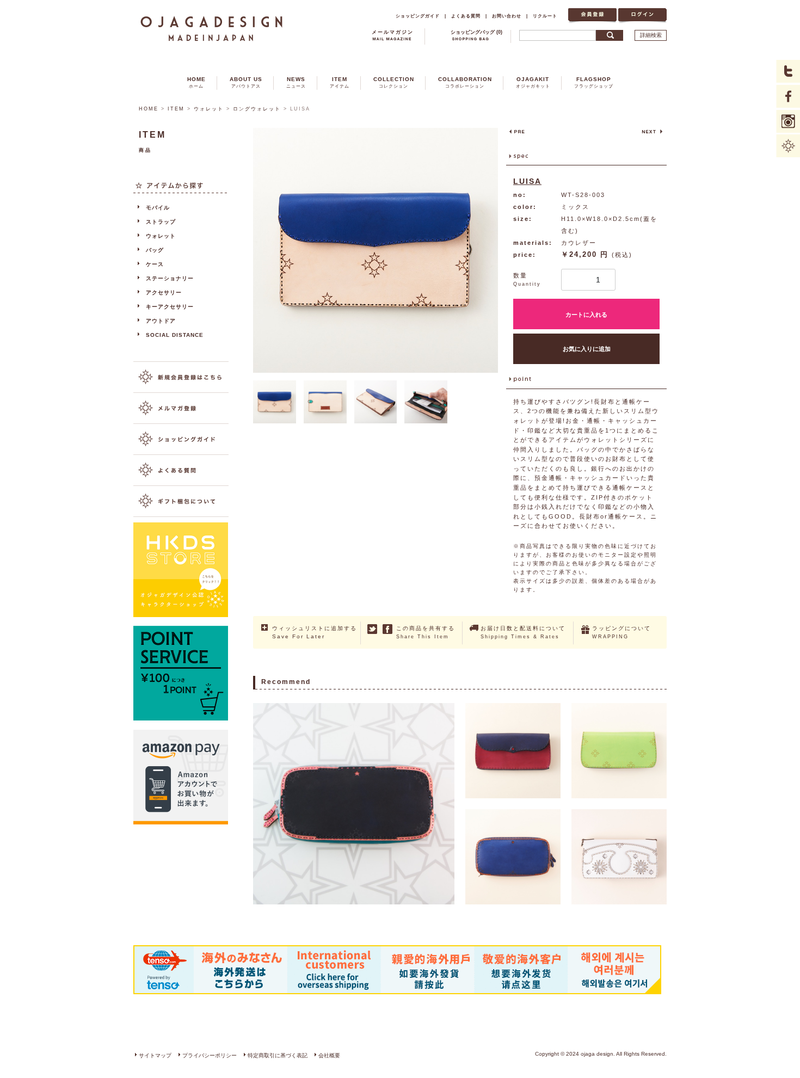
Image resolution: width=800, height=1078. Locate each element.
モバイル (158, 208)
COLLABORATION (465, 82)
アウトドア (161, 321)
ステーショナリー (170, 278)
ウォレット (209, 109)
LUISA (527, 181)
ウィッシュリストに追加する (314, 632)
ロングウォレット (257, 109)
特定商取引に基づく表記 (277, 1055)
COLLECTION (393, 82)
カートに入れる (586, 314)
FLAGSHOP (593, 82)
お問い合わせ (506, 16)
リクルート (545, 16)
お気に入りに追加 (587, 349)
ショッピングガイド (418, 16)
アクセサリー (164, 292)
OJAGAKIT (533, 82)
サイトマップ (155, 1055)
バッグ (155, 250)
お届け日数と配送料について (523, 632)
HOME (196, 82)
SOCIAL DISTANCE (175, 335)
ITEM (339, 82)
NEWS (296, 82)
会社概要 (329, 1055)
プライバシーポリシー (209, 1055)
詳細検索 (651, 35)
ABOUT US (246, 82)
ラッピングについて (621, 632)
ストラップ (161, 222)
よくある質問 (466, 16)
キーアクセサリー (170, 307)
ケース (155, 264)
